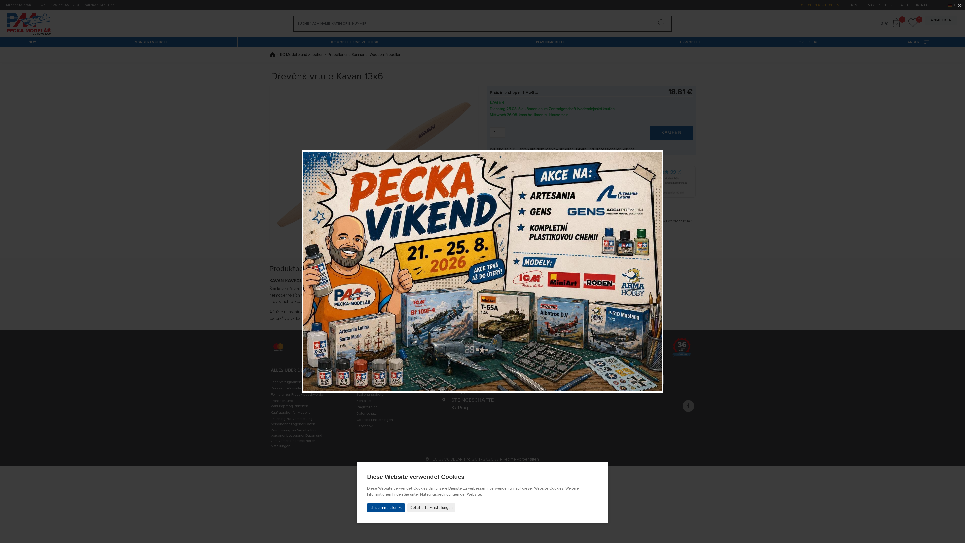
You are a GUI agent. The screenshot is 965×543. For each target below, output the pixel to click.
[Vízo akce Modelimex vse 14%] (482, 271)
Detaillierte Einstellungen (431, 507)
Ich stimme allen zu (386, 507)
